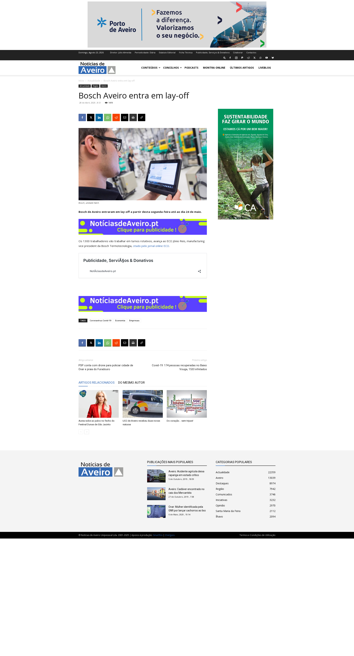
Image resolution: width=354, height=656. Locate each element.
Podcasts (191, 67)
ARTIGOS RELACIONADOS (96, 382)
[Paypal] (242, 57)
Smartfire (158, 535)
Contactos (251, 52)
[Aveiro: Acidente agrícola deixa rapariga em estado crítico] (156, 476)
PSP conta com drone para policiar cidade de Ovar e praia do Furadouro (106, 367)
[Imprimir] (133, 117)
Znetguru (170, 535)
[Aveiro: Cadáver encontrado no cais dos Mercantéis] (156, 493)
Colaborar (238, 52)
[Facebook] (230, 57)
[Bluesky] (272, 57)
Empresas (134, 320)
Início (81, 80)
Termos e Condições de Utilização (257, 535)
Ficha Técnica (185, 52)
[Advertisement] (177, 595)
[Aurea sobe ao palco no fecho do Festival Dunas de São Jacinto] (99, 404)
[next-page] (86, 432)
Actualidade (94, 80)
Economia (120, 320)
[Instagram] (236, 57)
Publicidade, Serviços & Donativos (213, 52)
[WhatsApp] (260, 57)
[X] (254, 57)
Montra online (214, 67)
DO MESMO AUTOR (131, 382)
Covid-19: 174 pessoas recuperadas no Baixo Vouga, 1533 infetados (179, 367)
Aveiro (104, 86)
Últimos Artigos (242, 67)
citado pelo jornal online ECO (151, 246)
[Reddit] (248, 57)
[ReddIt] (116, 117)
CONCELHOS (171, 67)
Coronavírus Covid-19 (100, 320)
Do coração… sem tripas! (180, 420)
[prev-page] (81, 432)
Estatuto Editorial (167, 52)
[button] (224, 57)
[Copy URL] (141, 117)
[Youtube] (266, 57)
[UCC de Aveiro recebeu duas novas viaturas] (143, 404)
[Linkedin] (99, 117)
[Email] (124, 117)
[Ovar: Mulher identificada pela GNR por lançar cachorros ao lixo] (156, 511)
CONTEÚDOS (149, 67)
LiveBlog (264, 67)
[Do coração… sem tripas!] (187, 404)
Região (95, 86)
